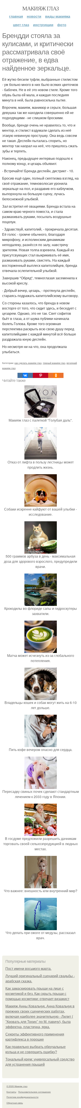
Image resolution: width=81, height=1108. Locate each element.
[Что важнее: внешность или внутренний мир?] (40, 885)
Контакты (11, 1091)
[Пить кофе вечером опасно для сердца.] (40, 744)
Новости (34, 16)
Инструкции (43, 24)
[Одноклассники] (56, 375)
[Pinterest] (40, 375)
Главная (16, 16)
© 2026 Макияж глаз (16, 1086)
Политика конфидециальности (22, 1097)
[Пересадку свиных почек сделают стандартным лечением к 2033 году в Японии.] (40, 786)
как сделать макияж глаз (27, 363)
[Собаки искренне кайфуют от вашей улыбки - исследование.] (40, 503)
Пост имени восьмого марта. (28, 968)
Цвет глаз (21, 24)
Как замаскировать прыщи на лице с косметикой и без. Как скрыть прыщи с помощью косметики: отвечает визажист (37, 994)
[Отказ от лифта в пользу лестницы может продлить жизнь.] (40, 456)
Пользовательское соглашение (34, 1091)
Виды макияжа (57, 16)
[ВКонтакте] (25, 375)
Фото (61, 24)
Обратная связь (14, 1102)
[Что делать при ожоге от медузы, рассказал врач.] (40, 927)
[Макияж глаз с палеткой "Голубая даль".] (40, 415)
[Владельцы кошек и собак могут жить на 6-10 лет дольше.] (40, 697)
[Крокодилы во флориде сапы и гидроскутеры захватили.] (40, 603)
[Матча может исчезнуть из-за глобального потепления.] (40, 650)
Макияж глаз (40, 8)
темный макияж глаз (54, 363)
